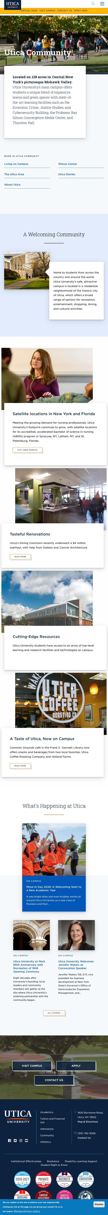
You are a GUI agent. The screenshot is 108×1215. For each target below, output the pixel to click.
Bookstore (53, 1161)
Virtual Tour (29, 10)
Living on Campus (16, 163)
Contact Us (64, 10)
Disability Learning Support (81, 1161)
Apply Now (80, 10)
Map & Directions (88, 1121)
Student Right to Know (54, 1165)
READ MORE (20, 557)
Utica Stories (66, 174)
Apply (76, 1065)
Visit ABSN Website (27, 450)
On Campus (33, 881)
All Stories (54, 1013)
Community (47, 1135)
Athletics (45, 1142)
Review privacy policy (27, 1211)
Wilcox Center (67, 163)
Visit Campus (47, 10)
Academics (46, 1112)
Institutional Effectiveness (26, 1161)
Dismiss (99, 1204)
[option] (9, 1140)
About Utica (12, 184)
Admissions (47, 1129)
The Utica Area (14, 174)
